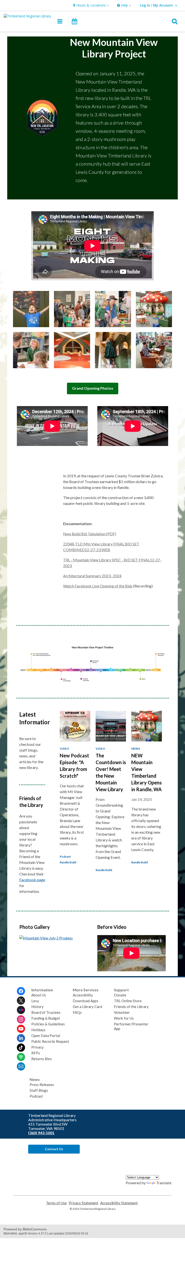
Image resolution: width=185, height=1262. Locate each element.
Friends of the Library (131, 1006)
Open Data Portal (45, 1035)
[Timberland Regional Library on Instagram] (21, 1019)
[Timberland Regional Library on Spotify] (21, 1057)
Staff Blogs (39, 1090)
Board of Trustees (45, 1012)
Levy (35, 1001)
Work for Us (124, 1018)
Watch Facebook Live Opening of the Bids (97, 586)
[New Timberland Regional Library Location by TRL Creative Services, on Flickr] (46, 938)
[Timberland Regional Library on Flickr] (21, 1010)
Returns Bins (41, 1059)
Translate (164, 1183)
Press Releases (42, 1084)
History (37, 1006)
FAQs (77, 1012)
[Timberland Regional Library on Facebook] (21, 991)
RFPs (35, 1053)
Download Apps (85, 1001)
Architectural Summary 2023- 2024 (92, 575)
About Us (38, 995)
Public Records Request (50, 1041)
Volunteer (122, 1012)
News (135, 748)
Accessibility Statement (119, 1203)
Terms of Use (56, 1203)
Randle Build (68, 862)
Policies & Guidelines (48, 1024)
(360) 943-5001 (41, 1132)
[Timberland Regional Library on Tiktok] (21, 1047)
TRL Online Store (128, 1001)
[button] (90, 5)
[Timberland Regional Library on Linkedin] (21, 1038)
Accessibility (83, 995)
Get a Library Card (87, 1006)
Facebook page (32, 879)
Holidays (38, 1030)
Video (64, 748)
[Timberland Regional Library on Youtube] (21, 1029)
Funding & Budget (45, 1018)
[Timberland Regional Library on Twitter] (21, 1000)
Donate (120, 995)
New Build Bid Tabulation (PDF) (89, 533)
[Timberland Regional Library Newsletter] (21, 1066)
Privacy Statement (83, 1203)
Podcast (65, 856)
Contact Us (54, 1149)
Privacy (37, 1047)
